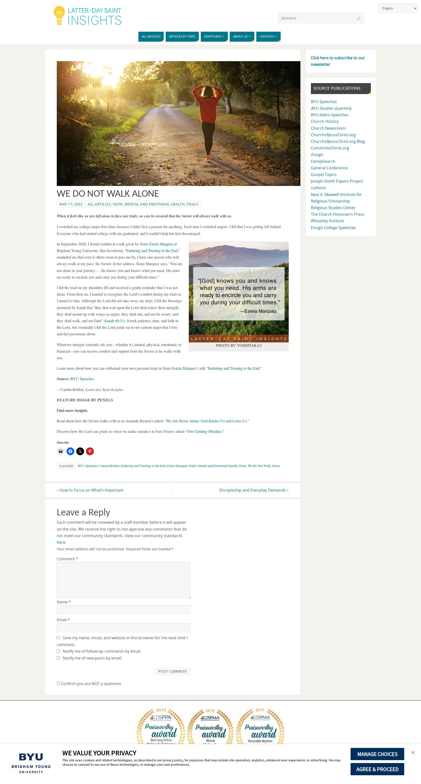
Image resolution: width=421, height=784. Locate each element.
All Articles (99, 204)
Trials (192, 204)
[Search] (358, 18)
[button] (413, 752)
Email (63, 619)
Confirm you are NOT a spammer (91, 683)
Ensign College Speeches (333, 227)
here (61, 542)
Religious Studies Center (333, 207)
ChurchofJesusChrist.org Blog (338, 141)
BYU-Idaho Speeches (330, 114)
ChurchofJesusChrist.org (333, 134)
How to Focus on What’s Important (90, 490)
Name (64, 602)
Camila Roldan (109, 466)
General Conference (329, 168)
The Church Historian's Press (337, 214)
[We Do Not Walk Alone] (181, 184)
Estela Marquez (177, 466)
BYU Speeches (88, 466)
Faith (118, 204)
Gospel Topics (324, 174)
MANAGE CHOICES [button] (377, 754)
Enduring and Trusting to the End (143, 466)
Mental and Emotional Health (155, 204)
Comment (67, 558)
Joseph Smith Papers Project (337, 181)
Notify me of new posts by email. (92, 658)
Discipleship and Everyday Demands (254, 490)
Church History (325, 121)
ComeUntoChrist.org (330, 148)
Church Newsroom (328, 128)
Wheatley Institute (327, 220)
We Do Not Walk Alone (264, 466)
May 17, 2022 (71, 204)
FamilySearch (323, 161)
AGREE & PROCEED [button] (377, 769)
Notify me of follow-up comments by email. (102, 651)
